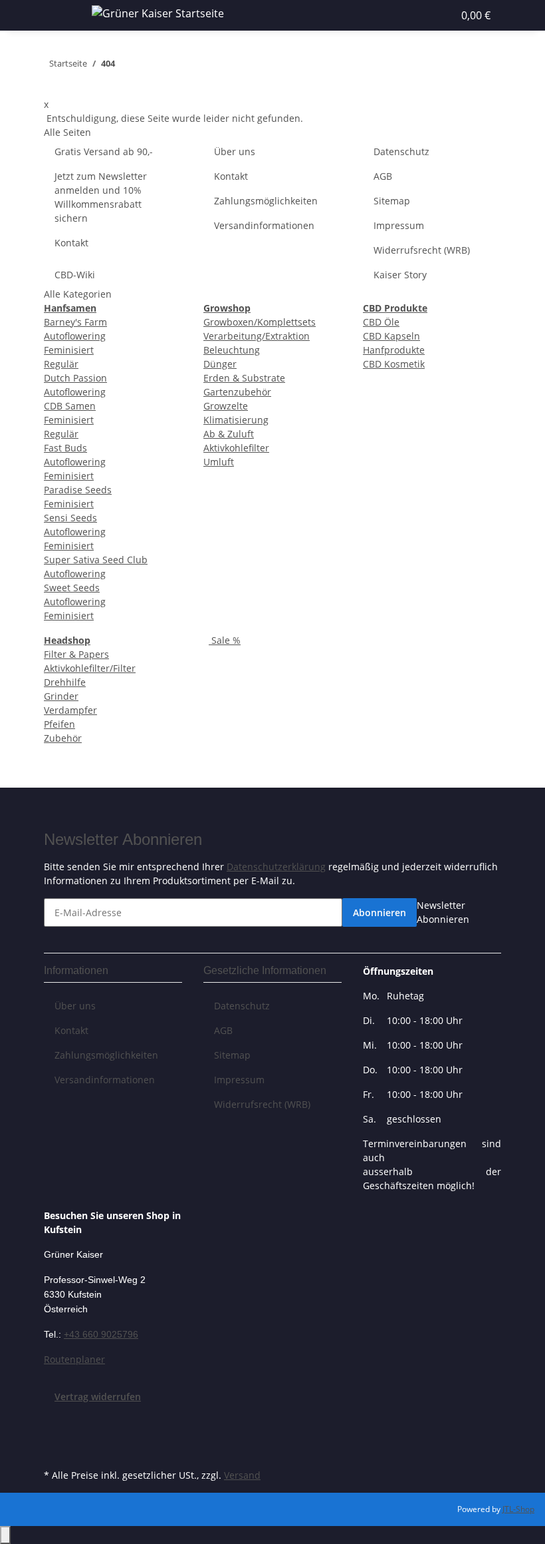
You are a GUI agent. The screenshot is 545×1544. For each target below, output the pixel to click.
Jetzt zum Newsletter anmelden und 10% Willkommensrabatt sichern (100, 197)
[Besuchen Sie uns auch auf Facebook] (54, 1419)
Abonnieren (379, 912)
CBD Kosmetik (394, 364)
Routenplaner (74, 1359)
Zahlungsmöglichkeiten (266, 200)
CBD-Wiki (74, 274)
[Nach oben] (5, 1535)
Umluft (218, 461)
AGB (383, 176)
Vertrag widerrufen (97, 1396)
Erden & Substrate (244, 378)
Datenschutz (401, 151)
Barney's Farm (75, 322)
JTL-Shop (518, 1509)
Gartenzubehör (237, 392)
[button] (401, 15)
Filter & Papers (76, 654)
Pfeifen (59, 724)
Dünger (220, 364)
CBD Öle (381, 322)
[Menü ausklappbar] (60, 15)
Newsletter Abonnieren (443, 912)
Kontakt (71, 242)
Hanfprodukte (394, 350)
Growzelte (225, 405)
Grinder (61, 696)
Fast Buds (65, 447)
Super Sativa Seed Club (96, 559)
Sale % (225, 640)
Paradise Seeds (78, 489)
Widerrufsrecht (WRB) (422, 250)
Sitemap (392, 200)
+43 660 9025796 (101, 1334)
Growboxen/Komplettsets (259, 322)
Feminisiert (69, 350)
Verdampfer (70, 710)
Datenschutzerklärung (276, 866)
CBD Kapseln (391, 336)
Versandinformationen (264, 225)
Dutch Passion (75, 378)
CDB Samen (70, 405)
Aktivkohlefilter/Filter (90, 668)
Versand (242, 1475)
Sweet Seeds (72, 587)
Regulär (61, 364)
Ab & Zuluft (228, 433)
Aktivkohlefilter (236, 447)
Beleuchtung (231, 350)
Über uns (234, 151)
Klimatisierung (236, 419)
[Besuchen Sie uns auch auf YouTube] (54, 1434)
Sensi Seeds (70, 517)
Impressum (399, 225)
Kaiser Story (400, 274)
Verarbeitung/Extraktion (256, 336)
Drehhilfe (65, 682)
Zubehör (63, 738)
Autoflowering (75, 336)
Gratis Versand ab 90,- (103, 151)
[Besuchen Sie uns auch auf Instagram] (54, 1450)
